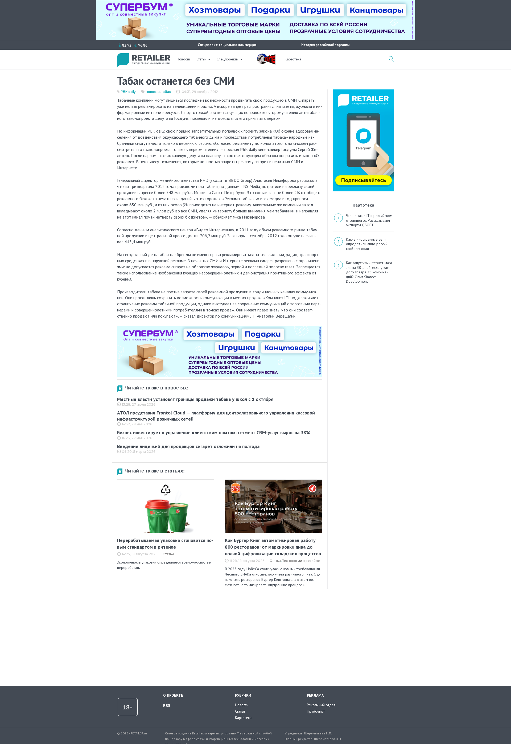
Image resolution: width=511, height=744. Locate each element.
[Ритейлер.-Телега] (363, 91)
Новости (183, 59)
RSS (166, 705)
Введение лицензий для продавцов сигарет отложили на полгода (188, 446)
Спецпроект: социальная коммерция (227, 45)
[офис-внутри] (219, 328)
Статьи (201, 59)
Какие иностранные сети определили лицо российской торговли (367, 244)
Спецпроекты (227, 59)
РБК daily (128, 92)
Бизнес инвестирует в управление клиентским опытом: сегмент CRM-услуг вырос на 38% (213, 432)
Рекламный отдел (321, 704)
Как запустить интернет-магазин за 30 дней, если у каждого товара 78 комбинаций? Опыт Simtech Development (369, 272)
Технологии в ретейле (301, 561)
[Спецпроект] (266, 56)
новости (153, 92)
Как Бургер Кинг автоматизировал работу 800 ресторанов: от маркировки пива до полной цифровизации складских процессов (273, 547)
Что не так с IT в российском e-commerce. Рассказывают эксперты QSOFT (369, 220)
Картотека (293, 59)
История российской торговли (325, 45)
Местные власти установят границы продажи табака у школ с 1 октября (195, 399)
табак (166, 92)
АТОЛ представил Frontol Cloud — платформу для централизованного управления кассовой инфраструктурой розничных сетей (216, 416)
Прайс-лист (316, 711)
